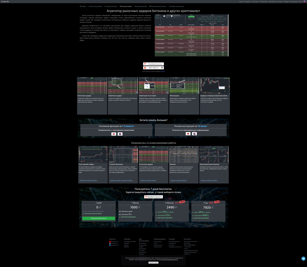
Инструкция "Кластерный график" (143, 245)
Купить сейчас (158, 245)
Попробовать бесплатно (155, 64)
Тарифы (286, 1)
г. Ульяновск (187, 247)
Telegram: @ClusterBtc (190, 252)
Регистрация (293, 1)
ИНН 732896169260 (189, 245)
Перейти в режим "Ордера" (148, 180)
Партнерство (264, 1)
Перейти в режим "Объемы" (179, 180)
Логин (300, 1)
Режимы (247, 1)
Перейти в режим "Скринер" (209, 180)
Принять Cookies (153, 262)
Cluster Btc (5, 1)
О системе (255, 1)
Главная (241, 1)
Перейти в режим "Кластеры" (88, 180)
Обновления (272, 1)
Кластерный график (130, 241)
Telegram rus (115, 245)
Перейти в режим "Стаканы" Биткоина (121, 180)
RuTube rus (114, 243)
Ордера (126, 245)
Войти (163, 71)
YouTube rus (114, 241)
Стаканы (126, 243)
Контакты (280, 1)
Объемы (126, 247)
